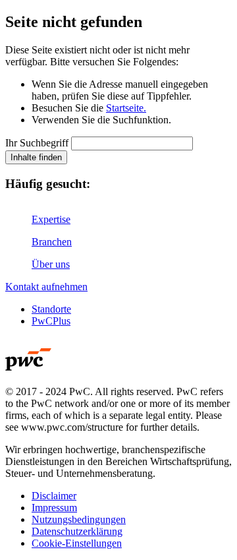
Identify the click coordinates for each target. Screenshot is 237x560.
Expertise (51, 219)
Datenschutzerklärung (77, 531)
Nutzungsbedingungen (79, 519)
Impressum (54, 507)
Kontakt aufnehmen (46, 286)
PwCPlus (51, 321)
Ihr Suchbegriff (36, 142)
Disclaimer (54, 495)
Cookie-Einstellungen (77, 543)
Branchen (52, 241)
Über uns (51, 264)
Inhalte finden (36, 157)
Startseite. (126, 107)
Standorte (51, 309)
